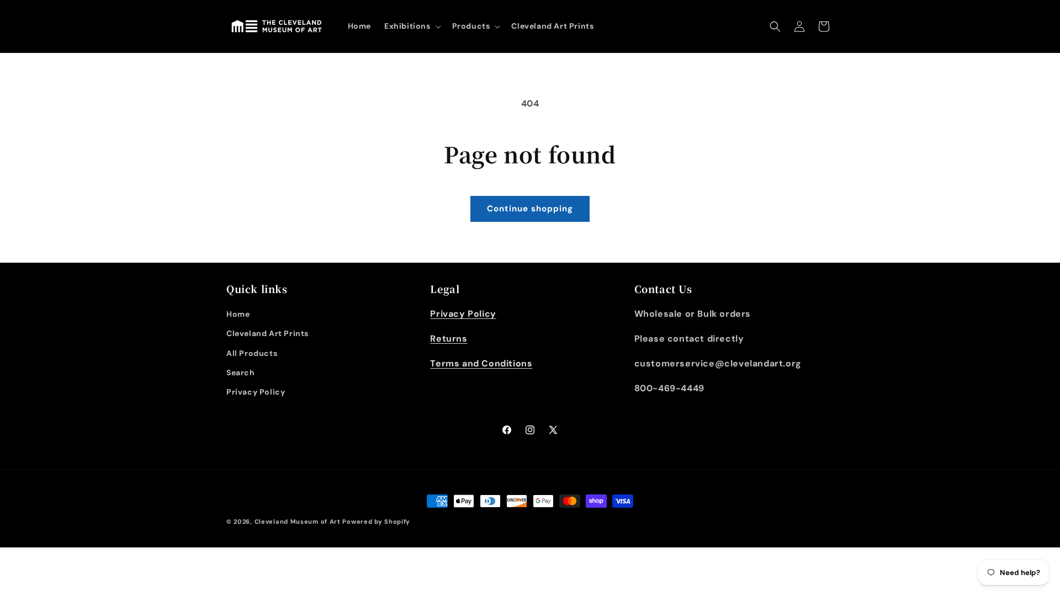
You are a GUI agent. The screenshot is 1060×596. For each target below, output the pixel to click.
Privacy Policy (255, 392)
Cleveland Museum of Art (298, 521)
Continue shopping (530, 208)
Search (240, 372)
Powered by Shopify (376, 521)
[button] (412, 26)
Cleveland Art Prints (267, 333)
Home (238, 314)
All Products (251, 353)
